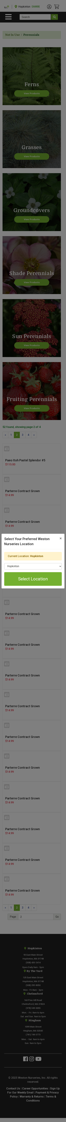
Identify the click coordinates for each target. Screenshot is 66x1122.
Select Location (33, 578)
